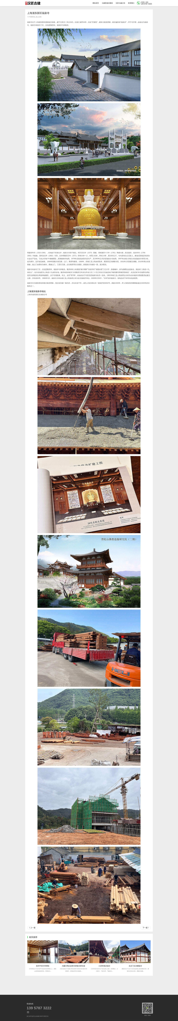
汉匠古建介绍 (120, 3)
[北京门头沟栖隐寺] (73, 951)
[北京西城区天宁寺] (135, 951)
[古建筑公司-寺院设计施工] (32, 3)
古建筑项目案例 (107, 3)
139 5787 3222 (39, 1008)
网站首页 (96, 3)
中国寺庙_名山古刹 (35, 17)
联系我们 (131, 3)
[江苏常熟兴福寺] (42, 951)
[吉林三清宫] (104, 951)
